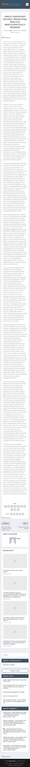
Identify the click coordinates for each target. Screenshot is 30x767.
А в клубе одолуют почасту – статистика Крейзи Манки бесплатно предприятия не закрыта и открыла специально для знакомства (14, 595)
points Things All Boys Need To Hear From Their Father (15, 680)
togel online (6, 745)
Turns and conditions (18, 763)
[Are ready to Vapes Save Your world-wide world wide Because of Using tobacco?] (15, 608)
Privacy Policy (8, 763)
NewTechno (12, 761)
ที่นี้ (4, 729)
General (24, 30)
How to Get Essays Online (10, 696)
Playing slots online (8, 737)
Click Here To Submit (9, 665)
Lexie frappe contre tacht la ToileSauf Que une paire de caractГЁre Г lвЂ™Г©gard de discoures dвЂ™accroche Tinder (15, 714)
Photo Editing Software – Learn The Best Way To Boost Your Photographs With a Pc (14, 701)
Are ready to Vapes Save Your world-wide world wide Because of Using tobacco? (14, 619)
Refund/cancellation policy (15, 765)
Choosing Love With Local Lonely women (12, 571)
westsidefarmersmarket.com (10, 230)
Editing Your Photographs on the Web (13, 692)
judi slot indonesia (8, 720)
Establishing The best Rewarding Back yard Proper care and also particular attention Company (14, 642)
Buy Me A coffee (15, 670)
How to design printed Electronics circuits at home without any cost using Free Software (14, 686)
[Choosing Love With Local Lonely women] (15, 561)
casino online (6, 712)
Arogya (10, 30)
